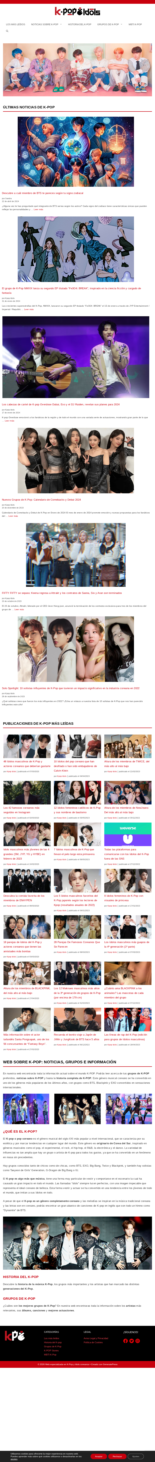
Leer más (38, 209)
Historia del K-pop (79, 24)
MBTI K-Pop (135, 24)
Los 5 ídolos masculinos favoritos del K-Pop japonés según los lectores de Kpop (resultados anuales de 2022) (76, 900)
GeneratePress (110, 1364)
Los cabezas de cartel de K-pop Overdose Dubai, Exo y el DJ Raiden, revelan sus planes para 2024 (61, 404)
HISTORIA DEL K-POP (21, 1277)
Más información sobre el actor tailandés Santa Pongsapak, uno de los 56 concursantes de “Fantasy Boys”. (26, 1039)
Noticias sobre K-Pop (44, 24)
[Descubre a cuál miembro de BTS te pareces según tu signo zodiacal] (76, 152)
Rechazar (117, 1456)
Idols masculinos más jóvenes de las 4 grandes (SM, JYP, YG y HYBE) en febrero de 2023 (26, 854)
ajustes (14, 1459)
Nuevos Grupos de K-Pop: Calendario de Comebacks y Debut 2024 (41, 499)
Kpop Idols (11, 771)
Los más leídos (15, 24)
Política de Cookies (93, 1342)
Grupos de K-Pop (108, 24)
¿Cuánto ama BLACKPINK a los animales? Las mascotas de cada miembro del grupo (124, 993)
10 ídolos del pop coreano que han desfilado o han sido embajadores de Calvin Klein (75, 766)
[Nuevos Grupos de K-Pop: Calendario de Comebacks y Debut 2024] (76, 461)
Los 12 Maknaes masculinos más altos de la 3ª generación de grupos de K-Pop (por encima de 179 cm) (77, 993)
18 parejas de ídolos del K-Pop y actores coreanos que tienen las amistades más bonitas (22, 947)
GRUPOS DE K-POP (19, 1298)
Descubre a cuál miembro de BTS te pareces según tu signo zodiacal (42, 193)
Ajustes (135, 1456)
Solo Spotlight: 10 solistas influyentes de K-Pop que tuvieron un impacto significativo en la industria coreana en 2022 (71, 688)
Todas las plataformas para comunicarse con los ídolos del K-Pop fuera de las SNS (126, 854)
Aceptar (98, 1456)
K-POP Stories (51, 1350)
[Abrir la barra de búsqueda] (7, 31)
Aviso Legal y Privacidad (96, 1338)
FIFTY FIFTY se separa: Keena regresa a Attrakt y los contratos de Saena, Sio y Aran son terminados (62, 593)
